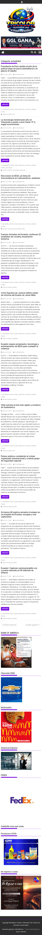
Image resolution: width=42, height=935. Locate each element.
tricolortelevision (19, 74)
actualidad (6, 109)
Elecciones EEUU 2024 (18, 229)
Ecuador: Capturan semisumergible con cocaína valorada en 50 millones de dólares (19, 570)
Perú (13, 114)
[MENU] (39, 52)
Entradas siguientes (32, 625)
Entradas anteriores (9, 625)
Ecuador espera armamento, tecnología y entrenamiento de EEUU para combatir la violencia (20, 346)
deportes (21, 109)
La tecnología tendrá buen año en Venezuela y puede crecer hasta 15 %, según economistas (18, 122)
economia (28, 109)
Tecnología (15, 170)
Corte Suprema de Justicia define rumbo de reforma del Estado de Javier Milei (19, 294)
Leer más (5, 104)
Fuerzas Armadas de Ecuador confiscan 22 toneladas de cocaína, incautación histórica (21, 236)
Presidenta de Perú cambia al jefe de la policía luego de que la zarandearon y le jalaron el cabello (19, 68)
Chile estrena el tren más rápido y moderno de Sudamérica (21, 406)
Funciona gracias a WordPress (12, 929)
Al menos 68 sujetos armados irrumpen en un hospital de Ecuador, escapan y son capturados (20, 514)
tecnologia (9, 168)
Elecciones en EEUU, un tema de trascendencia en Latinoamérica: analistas (20, 177)
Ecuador (14, 287)
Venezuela (22, 170)
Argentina (15, 338)
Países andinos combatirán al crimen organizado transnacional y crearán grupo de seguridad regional (20, 458)
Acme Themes (21, 932)
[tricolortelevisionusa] (3, 52)
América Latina (13, 109)
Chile (13, 450)
